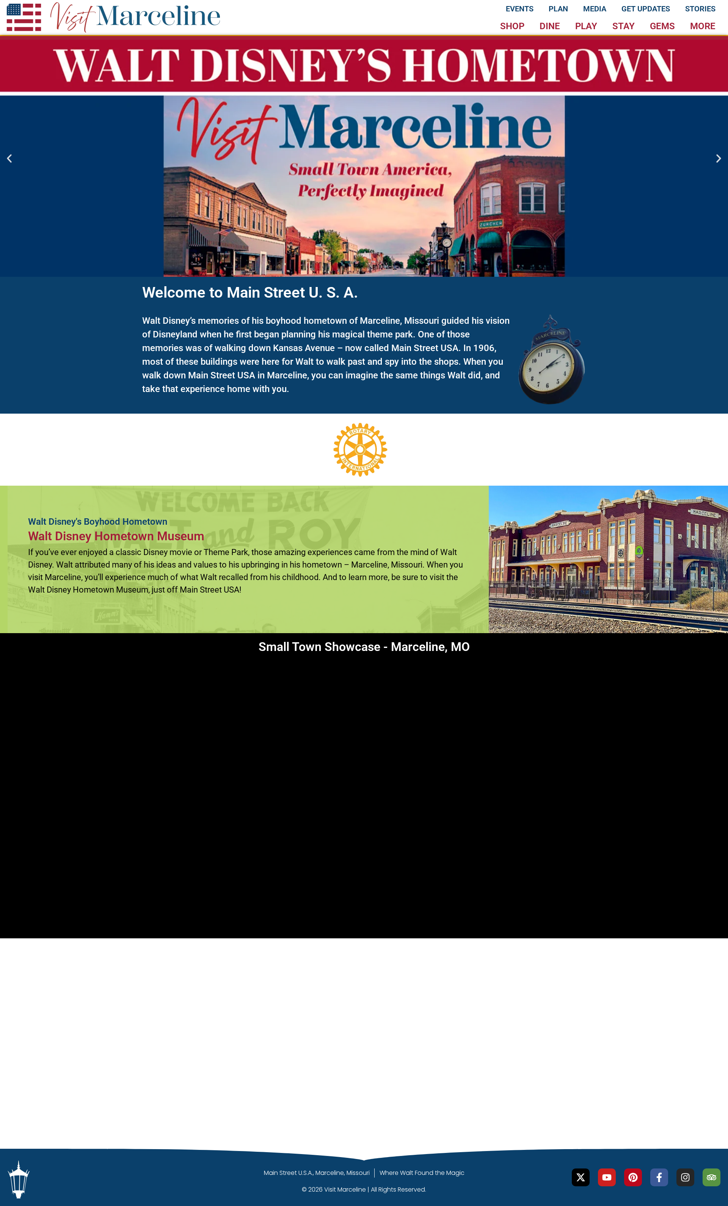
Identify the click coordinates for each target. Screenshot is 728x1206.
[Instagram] (685, 1177)
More (702, 26)
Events (519, 8)
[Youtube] (607, 1177)
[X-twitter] (581, 1177)
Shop (512, 26)
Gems (662, 26)
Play (586, 26)
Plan (558, 8)
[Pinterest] (633, 1177)
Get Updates (645, 8)
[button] (9, 158)
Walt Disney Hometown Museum (116, 536)
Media (594, 8)
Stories (700, 8)
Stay (623, 26)
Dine (550, 26)
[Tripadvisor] (711, 1177)
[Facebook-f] (659, 1177)
